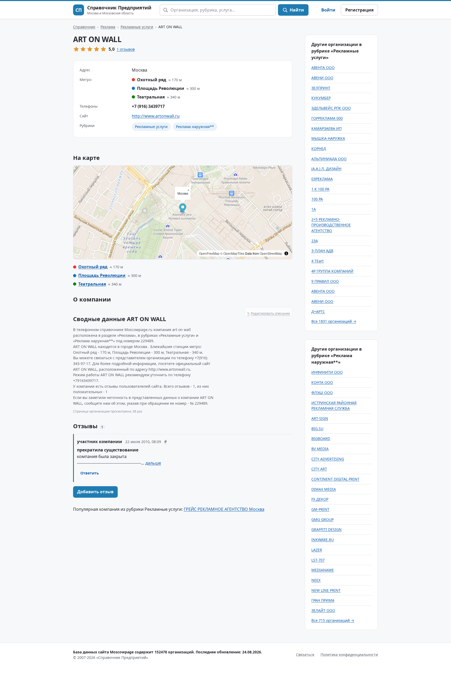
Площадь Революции (102, 275)
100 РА (317, 198)
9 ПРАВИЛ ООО (325, 281)
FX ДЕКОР (319, 499)
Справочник (84, 26)
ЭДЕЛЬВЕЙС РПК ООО (331, 108)
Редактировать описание (268, 313)
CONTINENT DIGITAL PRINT (335, 479)
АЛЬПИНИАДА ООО (329, 158)
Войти (328, 10)
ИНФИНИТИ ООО (327, 372)
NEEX (316, 580)
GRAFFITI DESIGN (326, 529)
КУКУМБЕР (321, 97)
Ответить (89, 473)
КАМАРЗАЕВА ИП (326, 128)
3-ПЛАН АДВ (322, 250)
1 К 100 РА (320, 189)
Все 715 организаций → (332, 620)
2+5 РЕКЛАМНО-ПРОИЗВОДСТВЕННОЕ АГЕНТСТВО (331, 225)
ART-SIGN (319, 418)
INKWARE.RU (322, 539)
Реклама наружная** (195, 126)
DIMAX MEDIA (323, 489)
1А (313, 209)
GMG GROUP (322, 519)
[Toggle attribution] (286, 253)
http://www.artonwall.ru (156, 116)
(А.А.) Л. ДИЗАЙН (326, 168)
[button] (182, 209)
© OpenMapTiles (232, 253)
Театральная (92, 284)
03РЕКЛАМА (322, 178)
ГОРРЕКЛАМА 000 (327, 118)
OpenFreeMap (209, 253)
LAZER (316, 549)
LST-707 (318, 560)
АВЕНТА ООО (323, 67)
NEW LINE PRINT (326, 590)
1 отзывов (126, 49)
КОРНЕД (318, 148)
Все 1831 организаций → (333, 321)
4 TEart (317, 260)
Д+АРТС (318, 311)
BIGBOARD (320, 438)
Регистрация (359, 10)
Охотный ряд (93, 267)
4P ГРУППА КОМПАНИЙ (332, 271)
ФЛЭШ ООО (322, 392)
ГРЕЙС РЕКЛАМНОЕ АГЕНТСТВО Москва (224, 509)
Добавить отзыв (95, 492)
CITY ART (319, 468)
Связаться (305, 654)
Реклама (107, 26)
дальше (153, 463)
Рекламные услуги (137, 26)
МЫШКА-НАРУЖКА (328, 138)
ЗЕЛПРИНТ (320, 87)
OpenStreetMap (271, 253)
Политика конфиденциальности (349, 654)
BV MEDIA (320, 448)
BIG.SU (317, 428)
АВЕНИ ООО (322, 77)
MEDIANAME (322, 569)
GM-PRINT (320, 509)
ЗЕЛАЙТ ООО (323, 610)
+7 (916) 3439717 (148, 106)
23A (314, 240)
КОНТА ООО (322, 382)
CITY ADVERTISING (327, 458)
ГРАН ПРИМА (322, 600)
